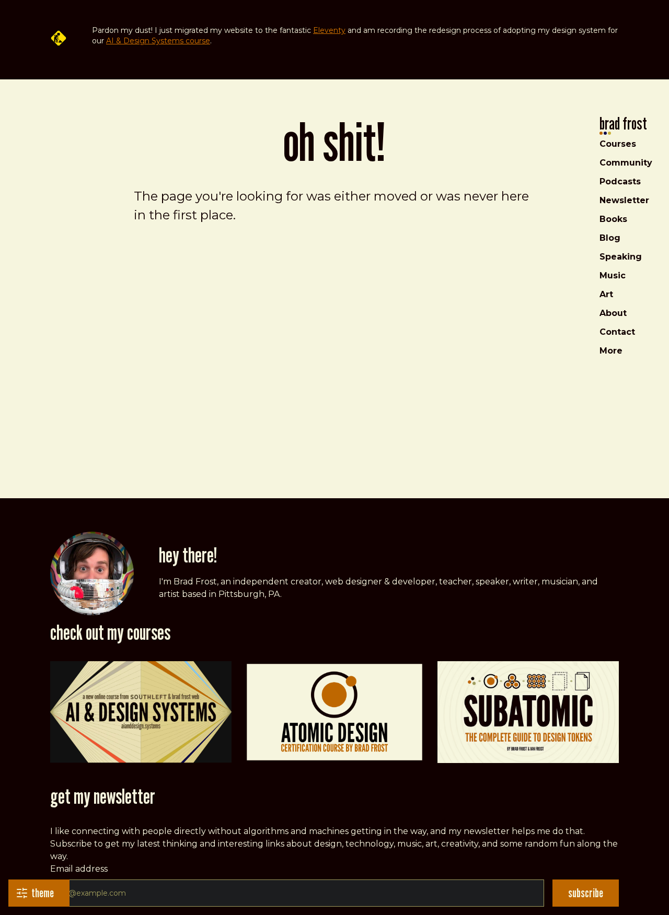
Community (625, 163)
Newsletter (624, 200)
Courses (617, 144)
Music (612, 275)
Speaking (620, 257)
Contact (617, 332)
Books (613, 219)
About (613, 313)
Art (606, 294)
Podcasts (620, 181)
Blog (609, 238)
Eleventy (329, 30)
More (610, 351)
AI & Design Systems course (158, 40)
